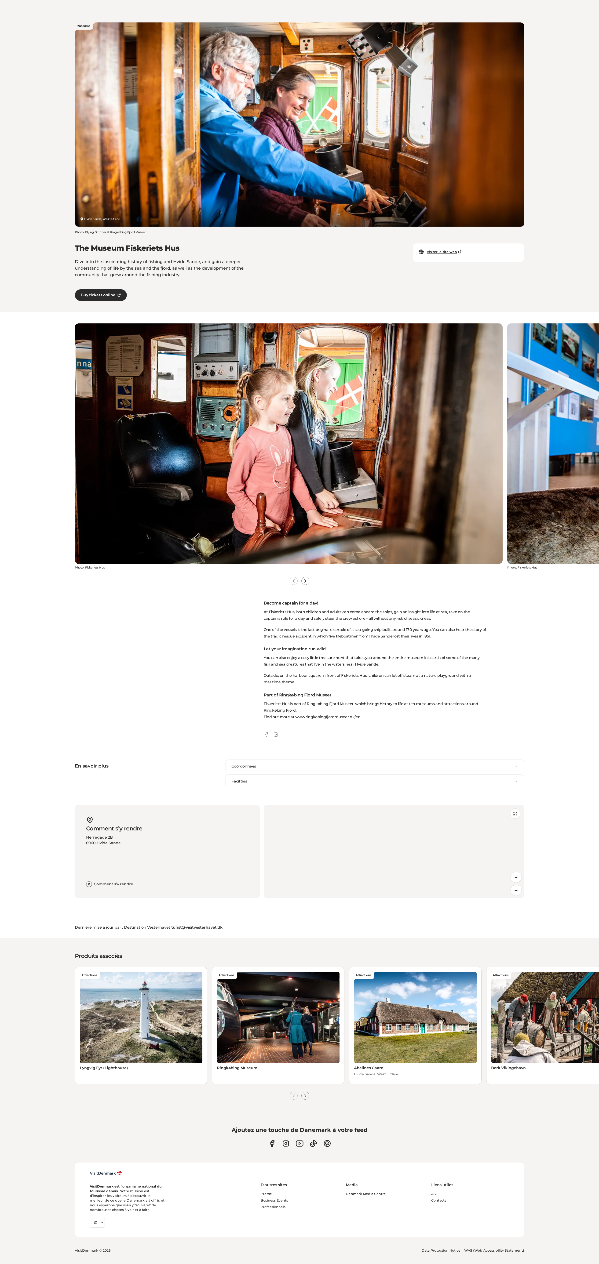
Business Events (274, 1200)
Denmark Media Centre (366, 1194)
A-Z (434, 1194)
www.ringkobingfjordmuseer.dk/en (327, 717)
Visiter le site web (442, 252)
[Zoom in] (516, 877)
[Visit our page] (286, 1143)
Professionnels (273, 1207)
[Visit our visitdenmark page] (300, 1143)
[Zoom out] (516, 890)
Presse (266, 1194)
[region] (394, 851)
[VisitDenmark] (106, 1173)
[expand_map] (515, 813)
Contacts (438, 1200)
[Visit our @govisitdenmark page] (313, 1143)
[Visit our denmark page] (272, 1143)
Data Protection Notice (441, 1250)
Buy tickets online (98, 295)
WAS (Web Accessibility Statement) (494, 1250)
